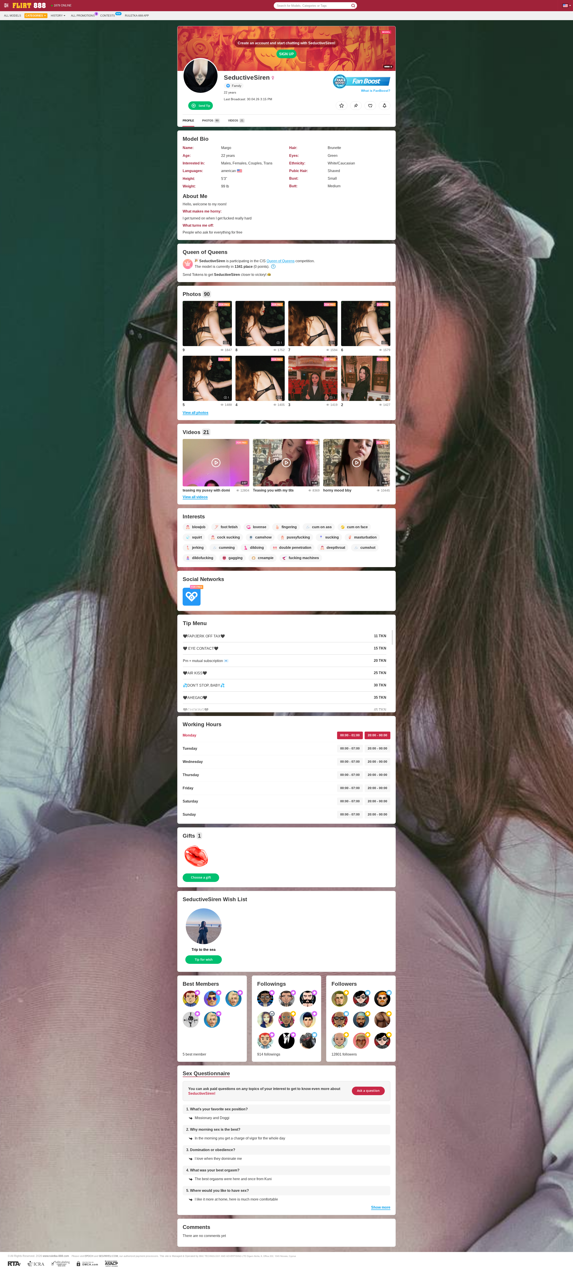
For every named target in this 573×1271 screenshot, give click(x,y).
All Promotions (83, 15)
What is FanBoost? (375, 90)
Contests (107, 15)
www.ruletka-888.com (56, 1255)
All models (12, 15)
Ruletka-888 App (137, 15)
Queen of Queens (281, 261)
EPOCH (89, 1256)
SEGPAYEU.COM (108, 1256)
